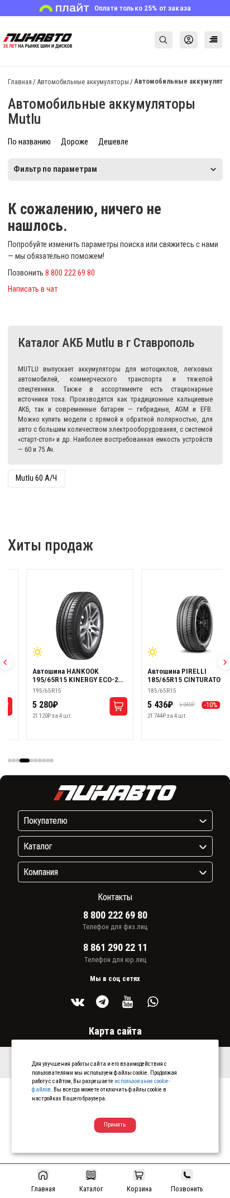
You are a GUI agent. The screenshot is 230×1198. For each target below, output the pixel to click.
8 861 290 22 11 (115, 947)
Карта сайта (115, 1031)
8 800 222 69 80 (70, 273)
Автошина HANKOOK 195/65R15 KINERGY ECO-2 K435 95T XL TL (75, 675)
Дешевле (113, 142)
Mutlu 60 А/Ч (36, 478)
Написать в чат (33, 289)
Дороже (74, 142)
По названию (29, 142)
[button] (10, 760)
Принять (115, 1124)
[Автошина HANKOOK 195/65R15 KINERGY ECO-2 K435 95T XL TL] (80, 626)
